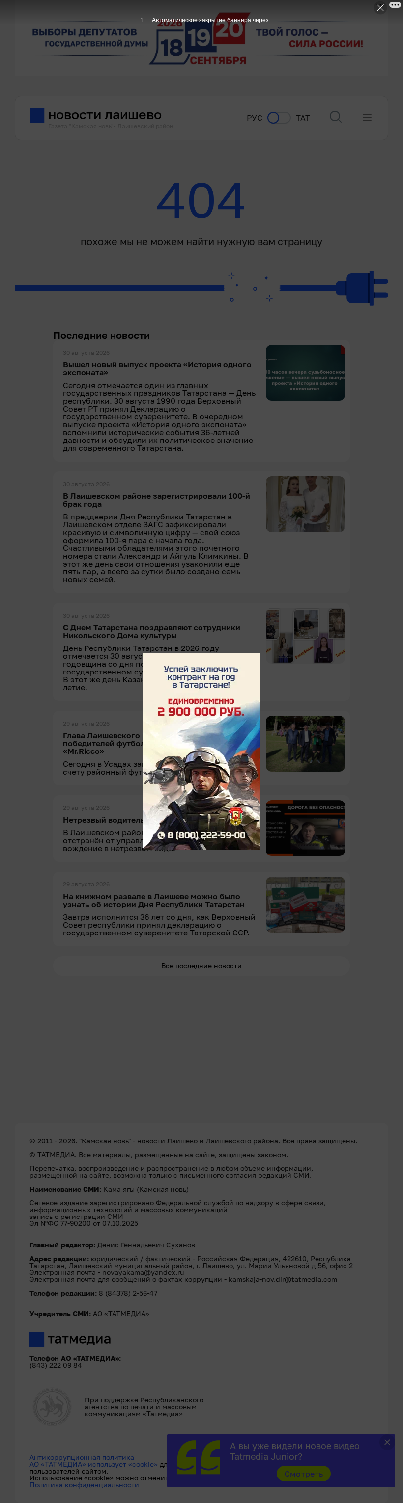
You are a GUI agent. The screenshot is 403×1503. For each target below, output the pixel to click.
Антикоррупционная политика (81, 1457)
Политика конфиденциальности (84, 1484)
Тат (303, 118)
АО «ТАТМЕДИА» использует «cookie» (93, 1464)
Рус (254, 118)
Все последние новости (201, 965)
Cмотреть (304, 1473)
